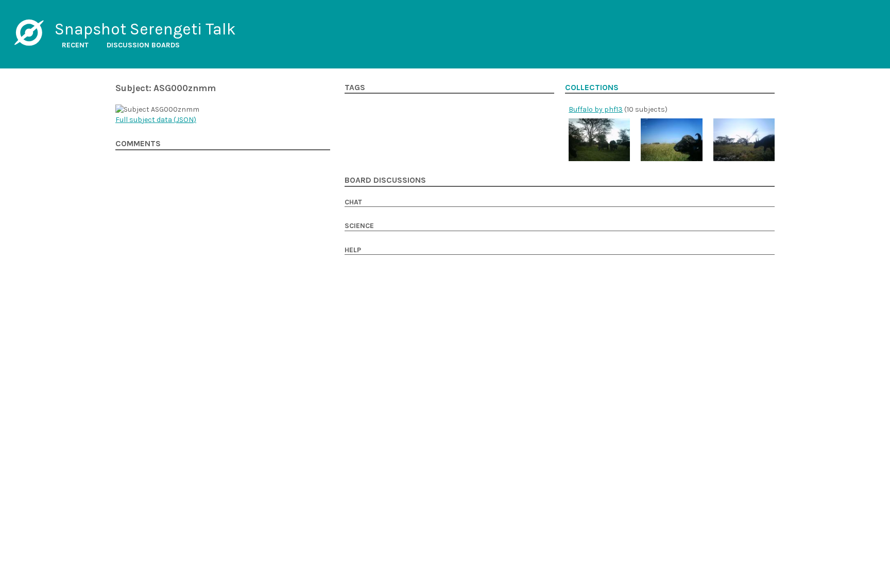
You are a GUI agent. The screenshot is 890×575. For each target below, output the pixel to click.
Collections (592, 87)
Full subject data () (155, 119)
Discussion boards (143, 45)
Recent (75, 45)
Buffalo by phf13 (596, 109)
